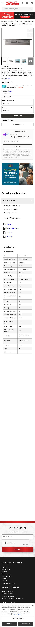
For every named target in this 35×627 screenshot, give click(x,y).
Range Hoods (18, 21)
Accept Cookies (25, 623)
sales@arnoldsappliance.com (14, 598)
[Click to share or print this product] (30, 30)
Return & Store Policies (8, 583)
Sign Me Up (17, 549)
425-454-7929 (10, 596)
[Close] (33, 606)
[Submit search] (30, 8)
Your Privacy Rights (17, 618)
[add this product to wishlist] (30, 35)
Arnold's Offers (6, 569)
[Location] (22, 3)
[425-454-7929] (27, 3)
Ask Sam (18, 146)
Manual (9, 224)
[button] (3, 3)
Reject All (9, 623)
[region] (17, 615)
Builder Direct (6, 581)
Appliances (4, 21)
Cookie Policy (17, 614)
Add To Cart (17, 116)
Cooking (11, 21)
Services (4, 578)
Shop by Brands (6, 574)
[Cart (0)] (32, 3)
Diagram (9, 232)
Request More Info (18, 124)
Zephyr (10, 91)
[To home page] (12, 3)
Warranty (9, 237)
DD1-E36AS (9, 93)
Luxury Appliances (7, 576)
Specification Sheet (13, 228)
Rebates (4, 571)
